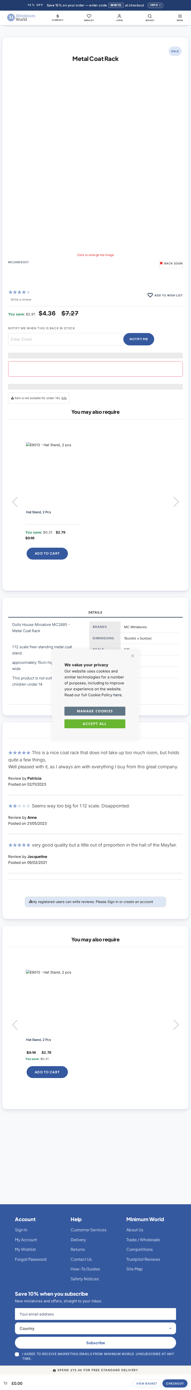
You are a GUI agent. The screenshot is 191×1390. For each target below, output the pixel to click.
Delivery (78, 1239)
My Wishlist (25, 1249)
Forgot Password (31, 1259)
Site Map (134, 1268)
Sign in (112, 902)
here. (118, 695)
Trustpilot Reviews (143, 1259)
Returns (78, 1249)
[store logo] (21, 17)
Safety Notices (85, 1278)
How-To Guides (85, 1268)
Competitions (139, 1249)
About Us (134, 1229)
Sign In (21, 1229)
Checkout (175, 1383)
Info (154, 5)
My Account (26, 1239)
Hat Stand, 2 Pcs (38, 512)
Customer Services (88, 1229)
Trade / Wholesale (143, 1239)
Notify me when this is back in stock (41, 328)
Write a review (21, 299)
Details (95, 612)
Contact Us (81, 1259)
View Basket (146, 1383)
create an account (138, 902)
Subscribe (95, 1342)
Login (119, 20)
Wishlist (89, 20)
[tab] (95, 613)
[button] (58, 18)
